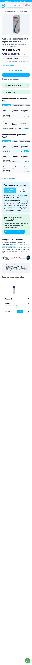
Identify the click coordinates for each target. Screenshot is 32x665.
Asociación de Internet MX (18, 244)
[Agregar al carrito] (20, 311)
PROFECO (5, 246)
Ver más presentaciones (8, 178)
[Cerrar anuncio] (30, 1)
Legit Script (12, 246)
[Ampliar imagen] (16, 24)
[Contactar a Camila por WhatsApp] (27, 660)
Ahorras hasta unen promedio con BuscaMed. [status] (15, 196)
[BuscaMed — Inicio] (3, 6)
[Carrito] (26, 5)
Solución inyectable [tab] (25, 141)
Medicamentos (11, 11)
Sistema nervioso (23, 11)
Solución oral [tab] (6, 105)
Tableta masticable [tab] (18, 105)
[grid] (16, 190)
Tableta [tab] (28, 105)
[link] (29, 6)
